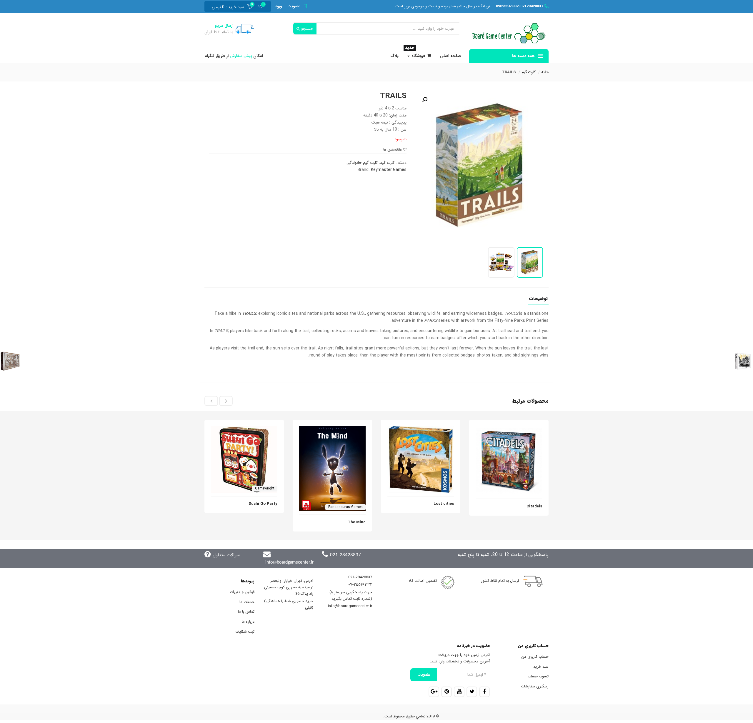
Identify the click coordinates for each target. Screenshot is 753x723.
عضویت (293, 6)
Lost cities (444, 504)
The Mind (357, 522)
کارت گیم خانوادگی (362, 162)
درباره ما (248, 622)
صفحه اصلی (450, 56)
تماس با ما (246, 612)
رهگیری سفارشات (535, 686)
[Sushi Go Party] (244, 429)
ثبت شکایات (244, 632)
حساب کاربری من (535, 657)
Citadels (534, 506)
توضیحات (538, 299)
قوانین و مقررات (242, 592)
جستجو (306, 29)
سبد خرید (541, 667)
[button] (229, 6)
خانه (545, 72)
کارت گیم (529, 72)
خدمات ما (246, 602)
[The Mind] (332, 429)
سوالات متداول (226, 555)
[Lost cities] (420, 429)
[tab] (538, 300)
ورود (278, 6)
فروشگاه (415, 54)
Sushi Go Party (263, 504)
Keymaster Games (389, 169)
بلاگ (394, 56)
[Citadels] (509, 429)
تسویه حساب (538, 676)
